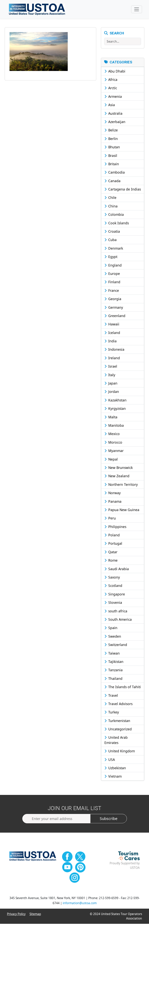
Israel (112, 366)
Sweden (114, 636)
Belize (112, 130)
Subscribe (108, 818)
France (113, 290)
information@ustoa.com (80, 903)
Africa (112, 79)
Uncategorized (119, 729)
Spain (112, 627)
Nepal (112, 459)
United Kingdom (121, 751)
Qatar (112, 552)
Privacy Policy (16, 914)
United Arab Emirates (116, 740)
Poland (113, 535)
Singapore (116, 594)
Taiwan (113, 653)
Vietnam (114, 776)
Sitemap (35, 914)
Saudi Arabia (118, 568)
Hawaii (113, 324)
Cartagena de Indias (124, 189)
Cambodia (116, 172)
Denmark (115, 248)
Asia (111, 104)
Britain (113, 164)
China (112, 206)
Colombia (115, 214)
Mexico (113, 433)
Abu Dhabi (116, 71)
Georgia (114, 298)
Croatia (113, 231)
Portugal (114, 543)
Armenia (114, 96)
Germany (115, 307)
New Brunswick (120, 467)
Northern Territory (122, 484)
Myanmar (115, 450)
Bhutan (113, 147)
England (114, 265)
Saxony (113, 577)
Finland (113, 282)
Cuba (112, 239)
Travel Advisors (120, 703)
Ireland (113, 358)
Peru (111, 518)
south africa (117, 611)
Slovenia (114, 602)
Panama (114, 501)
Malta (112, 417)
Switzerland (117, 644)
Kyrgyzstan (116, 408)
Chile (111, 197)
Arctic (112, 88)
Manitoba (115, 425)
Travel (112, 695)
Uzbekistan (116, 768)
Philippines (116, 526)
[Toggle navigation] (136, 9)
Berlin (112, 138)
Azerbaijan (116, 121)
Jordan (113, 391)
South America (119, 619)
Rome (112, 560)
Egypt (112, 256)
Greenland (116, 315)
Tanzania (115, 670)
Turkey (113, 712)
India (112, 341)
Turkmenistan (118, 720)
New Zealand (118, 476)
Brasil (112, 155)
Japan (112, 383)
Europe (113, 273)
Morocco (114, 442)
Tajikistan (115, 661)
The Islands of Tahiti (124, 686)
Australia (114, 113)
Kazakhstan (116, 400)
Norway (114, 492)
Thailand (114, 678)
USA (111, 759)
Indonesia (115, 349)
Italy (111, 374)
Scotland (114, 585)
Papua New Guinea (123, 509)
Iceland (113, 332)
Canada (113, 180)
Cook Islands (118, 223)
